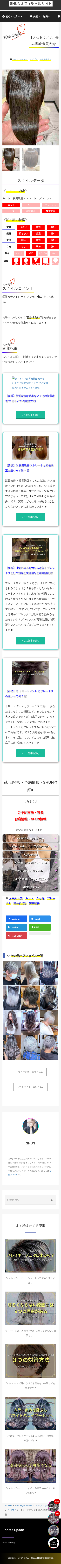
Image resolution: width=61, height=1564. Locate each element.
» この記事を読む (31, 415)
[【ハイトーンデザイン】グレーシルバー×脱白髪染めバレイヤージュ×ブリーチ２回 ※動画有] (12, 1047)
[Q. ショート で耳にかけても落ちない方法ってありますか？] (30, 1361)
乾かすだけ (20, 903)
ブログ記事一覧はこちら (30, 1072)
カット (29, 898)
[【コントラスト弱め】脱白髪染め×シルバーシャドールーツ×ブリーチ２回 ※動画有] (49, 1047)
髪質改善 (34, 903)
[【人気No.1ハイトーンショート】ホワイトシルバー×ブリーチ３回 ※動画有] (49, 1022)
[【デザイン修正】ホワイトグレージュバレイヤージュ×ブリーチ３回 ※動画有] (12, 997)
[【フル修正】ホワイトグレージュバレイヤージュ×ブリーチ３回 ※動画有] (49, 997)
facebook (15, 919)
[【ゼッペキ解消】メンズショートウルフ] (30, 997)
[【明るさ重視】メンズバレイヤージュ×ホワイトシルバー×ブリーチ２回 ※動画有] (12, 972)
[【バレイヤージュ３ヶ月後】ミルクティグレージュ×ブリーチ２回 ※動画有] (30, 1022)
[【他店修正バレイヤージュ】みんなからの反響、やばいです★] (30, 1413)
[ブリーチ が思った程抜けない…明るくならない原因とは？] (30, 1308)
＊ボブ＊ (34, 59)
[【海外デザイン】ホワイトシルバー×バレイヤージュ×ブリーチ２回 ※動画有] (49, 972)
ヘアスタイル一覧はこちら (30, 1087)
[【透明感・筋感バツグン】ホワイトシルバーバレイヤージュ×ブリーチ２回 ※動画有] (12, 1022)
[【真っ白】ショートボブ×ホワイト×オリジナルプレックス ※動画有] (30, 1047)
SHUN (20, 1558)
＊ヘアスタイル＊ (20, 59)
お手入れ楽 (16, 898)
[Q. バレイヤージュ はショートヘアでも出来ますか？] (30, 1256)
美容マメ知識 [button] (40, 16)
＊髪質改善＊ (45, 59)
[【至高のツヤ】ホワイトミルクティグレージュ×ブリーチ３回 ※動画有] (30, 972)
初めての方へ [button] (12, 16)
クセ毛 (40, 898)
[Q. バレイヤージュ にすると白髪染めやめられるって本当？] (30, 1466)
